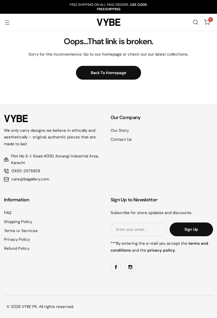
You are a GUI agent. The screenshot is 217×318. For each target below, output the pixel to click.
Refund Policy (16, 248)
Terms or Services (21, 230)
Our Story (120, 130)
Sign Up (191, 229)
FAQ (7, 212)
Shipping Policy (18, 221)
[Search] (195, 22)
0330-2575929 (25, 171)
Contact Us (121, 139)
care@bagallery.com (30, 179)
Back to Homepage (108, 72)
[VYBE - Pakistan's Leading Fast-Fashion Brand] (108, 22)
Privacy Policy (17, 239)
